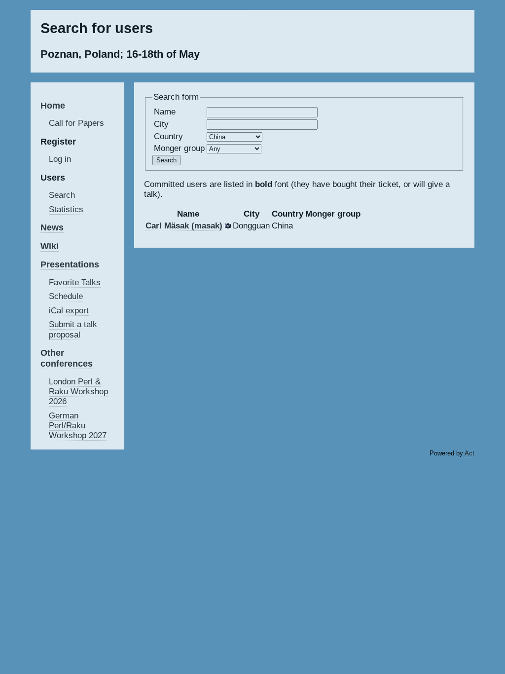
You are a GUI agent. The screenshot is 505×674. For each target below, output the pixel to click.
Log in (60, 159)
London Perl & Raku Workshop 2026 (78, 391)
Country (168, 136)
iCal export (69, 310)
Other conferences (66, 358)
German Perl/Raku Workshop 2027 (78, 425)
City (161, 124)
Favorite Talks (75, 282)
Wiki (49, 246)
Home (52, 105)
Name (165, 111)
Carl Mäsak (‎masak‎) (183, 225)
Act (469, 453)
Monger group (179, 148)
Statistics (66, 209)
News (52, 227)
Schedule (66, 296)
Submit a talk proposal (73, 329)
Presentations (69, 264)
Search (62, 195)
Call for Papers (76, 123)
